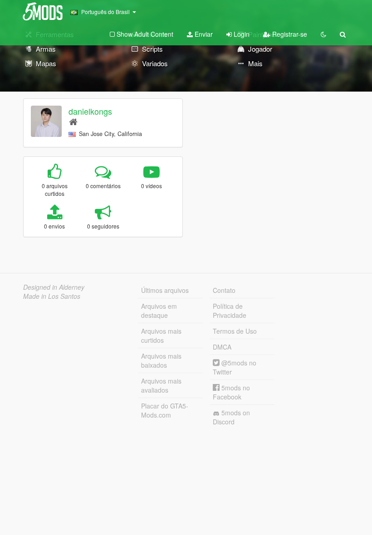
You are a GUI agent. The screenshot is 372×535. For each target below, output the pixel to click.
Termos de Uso (235, 331)
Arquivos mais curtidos (161, 335)
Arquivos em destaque (159, 311)
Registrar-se (288, 34)
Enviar (203, 34)
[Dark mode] (323, 34)
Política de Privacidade (229, 311)
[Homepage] (73, 121)
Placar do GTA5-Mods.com (164, 410)
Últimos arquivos (165, 290)
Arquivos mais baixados (161, 360)
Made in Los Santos (51, 296)
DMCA (222, 346)
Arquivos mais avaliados (161, 385)
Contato (224, 290)
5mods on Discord (231, 417)
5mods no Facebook (231, 392)
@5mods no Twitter (234, 367)
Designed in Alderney (53, 287)
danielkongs (90, 111)
